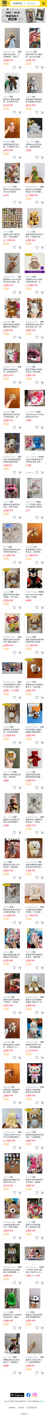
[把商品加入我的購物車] (19, 67)
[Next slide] (20, 38)
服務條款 (12, 1407)
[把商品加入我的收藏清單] (14, 67)
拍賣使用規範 (32, 1407)
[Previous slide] (4, 38)
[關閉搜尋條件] (24, 3)
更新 (41, 1401)
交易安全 (24, 1414)
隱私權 (21, 1407)
